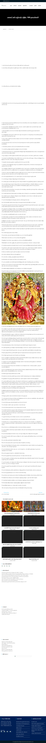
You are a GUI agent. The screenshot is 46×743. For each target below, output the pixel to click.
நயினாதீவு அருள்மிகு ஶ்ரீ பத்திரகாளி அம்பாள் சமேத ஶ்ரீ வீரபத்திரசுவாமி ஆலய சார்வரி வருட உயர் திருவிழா (17, 573)
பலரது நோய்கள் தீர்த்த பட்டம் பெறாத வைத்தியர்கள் (9, 610)
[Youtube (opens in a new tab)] (43, 1)
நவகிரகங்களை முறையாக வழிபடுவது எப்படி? (34, 541)
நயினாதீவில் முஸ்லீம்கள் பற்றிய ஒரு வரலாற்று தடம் (9, 612)
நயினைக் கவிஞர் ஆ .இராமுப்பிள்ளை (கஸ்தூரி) (37, 730)
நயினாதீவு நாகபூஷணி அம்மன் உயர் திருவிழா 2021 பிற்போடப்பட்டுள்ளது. (12, 572)
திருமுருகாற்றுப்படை (5, 644)
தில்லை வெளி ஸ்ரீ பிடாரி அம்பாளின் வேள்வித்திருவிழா (10, 580)
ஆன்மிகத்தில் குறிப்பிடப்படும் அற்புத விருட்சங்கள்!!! (12, 559)
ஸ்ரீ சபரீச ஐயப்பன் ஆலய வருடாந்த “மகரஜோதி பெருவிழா (10, 577)
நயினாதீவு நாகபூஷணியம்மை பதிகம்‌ (7, 646)
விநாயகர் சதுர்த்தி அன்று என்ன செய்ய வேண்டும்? (12, 544)
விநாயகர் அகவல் (4, 648)
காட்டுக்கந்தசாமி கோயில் (20, 725)
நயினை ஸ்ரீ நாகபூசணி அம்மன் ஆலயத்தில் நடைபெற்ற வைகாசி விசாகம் (12, 579)
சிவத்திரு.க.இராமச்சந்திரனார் (36, 725)
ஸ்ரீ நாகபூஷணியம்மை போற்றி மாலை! (7, 650)
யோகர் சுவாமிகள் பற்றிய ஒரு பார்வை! (7, 609)
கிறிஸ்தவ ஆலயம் (19, 727)
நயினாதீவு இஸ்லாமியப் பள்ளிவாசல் (21, 731)
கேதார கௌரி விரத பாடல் (34, 559)
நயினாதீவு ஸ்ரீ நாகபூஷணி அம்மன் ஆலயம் (23, 721)
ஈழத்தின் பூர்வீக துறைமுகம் (6, 614)
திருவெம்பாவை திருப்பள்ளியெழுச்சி (7, 641)
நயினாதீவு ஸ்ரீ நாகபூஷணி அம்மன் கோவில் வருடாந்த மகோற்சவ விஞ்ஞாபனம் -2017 (14, 581)
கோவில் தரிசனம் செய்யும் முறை (34, 513)
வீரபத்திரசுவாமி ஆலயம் (20, 736)
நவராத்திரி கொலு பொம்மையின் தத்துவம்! (12, 527)
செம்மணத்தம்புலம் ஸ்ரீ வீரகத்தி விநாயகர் (22, 723)
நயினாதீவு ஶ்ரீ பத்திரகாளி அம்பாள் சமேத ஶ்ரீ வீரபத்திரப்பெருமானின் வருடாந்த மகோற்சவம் (15, 576)
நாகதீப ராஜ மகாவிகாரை (20, 734)
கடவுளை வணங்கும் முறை (34, 527)
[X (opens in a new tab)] (40, 1)
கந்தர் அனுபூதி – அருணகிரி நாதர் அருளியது (8, 642)
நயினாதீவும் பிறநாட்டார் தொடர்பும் (7, 611)
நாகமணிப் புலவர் (34, 721)
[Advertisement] (23, 40)
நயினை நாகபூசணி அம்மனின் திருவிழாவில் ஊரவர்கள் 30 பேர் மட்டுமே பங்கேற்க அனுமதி (15, 575)
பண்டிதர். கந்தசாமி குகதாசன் (36, 733)
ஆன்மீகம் (4, 29)
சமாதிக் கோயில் (18, 729)
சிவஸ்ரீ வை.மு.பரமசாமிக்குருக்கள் (37, 727)
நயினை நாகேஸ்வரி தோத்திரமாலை (7, 645)
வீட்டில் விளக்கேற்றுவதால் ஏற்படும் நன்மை (12, 513)
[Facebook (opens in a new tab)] (41, 1)
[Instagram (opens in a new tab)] (42, 1)
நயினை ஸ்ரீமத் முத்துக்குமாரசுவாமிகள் (38, 723)
